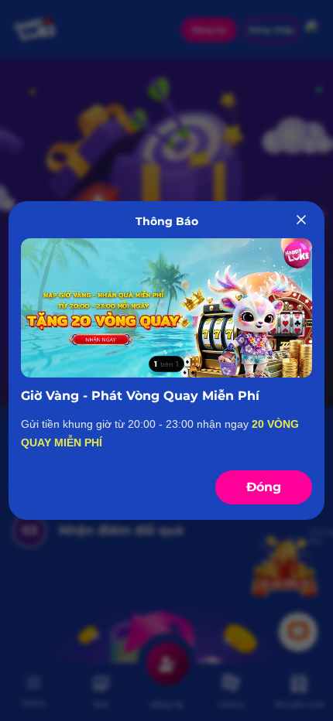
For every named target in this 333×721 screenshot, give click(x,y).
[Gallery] (167, 308)
